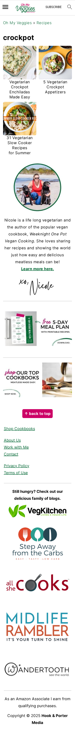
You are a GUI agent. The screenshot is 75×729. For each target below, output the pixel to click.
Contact (11, 454)
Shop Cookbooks (19, 428)
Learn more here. (37, 269)
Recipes (44, 22)
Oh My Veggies (17, 22)
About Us (12, 440)
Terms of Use (16, 472)
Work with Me (16, 447)
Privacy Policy (16, 465)
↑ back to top (37, 413)
